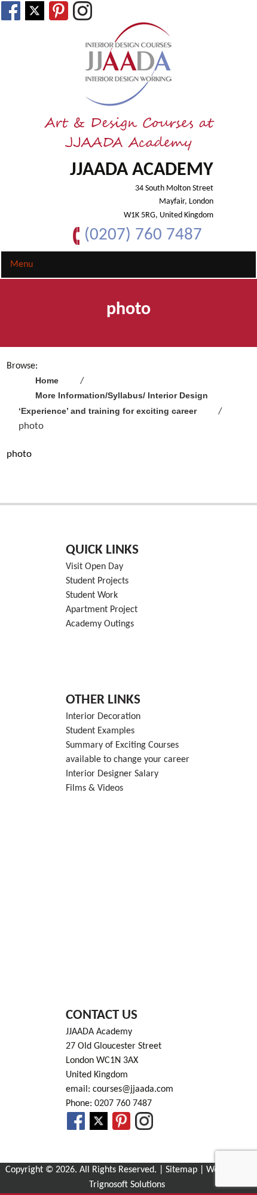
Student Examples (100, 731)
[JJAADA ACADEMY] (128, 64)
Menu (21, 264)
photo (19, 454)
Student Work (92, 595)
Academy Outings (100, 624)
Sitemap (181, 1170)
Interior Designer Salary (112, 774)
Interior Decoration (103, 716)
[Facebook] (11, 11)
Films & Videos (94, 788)
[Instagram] (82, 11)
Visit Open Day (94, 567)
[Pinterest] (58, 11)
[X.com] (34, 11)
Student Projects (97, 581)
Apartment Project (101, 610)
